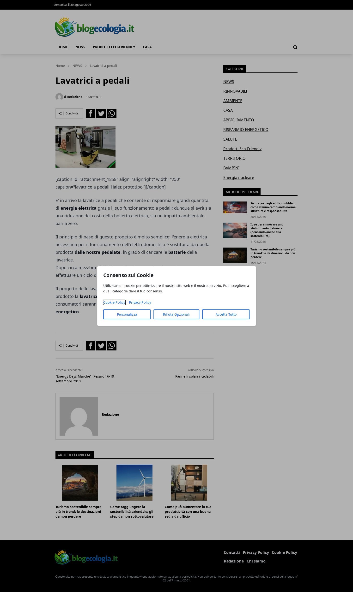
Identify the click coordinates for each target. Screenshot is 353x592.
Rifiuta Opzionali (176, 314)
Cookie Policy (114, 302)
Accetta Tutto (226, 314)
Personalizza (127, 314)
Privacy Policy (140, 302)
